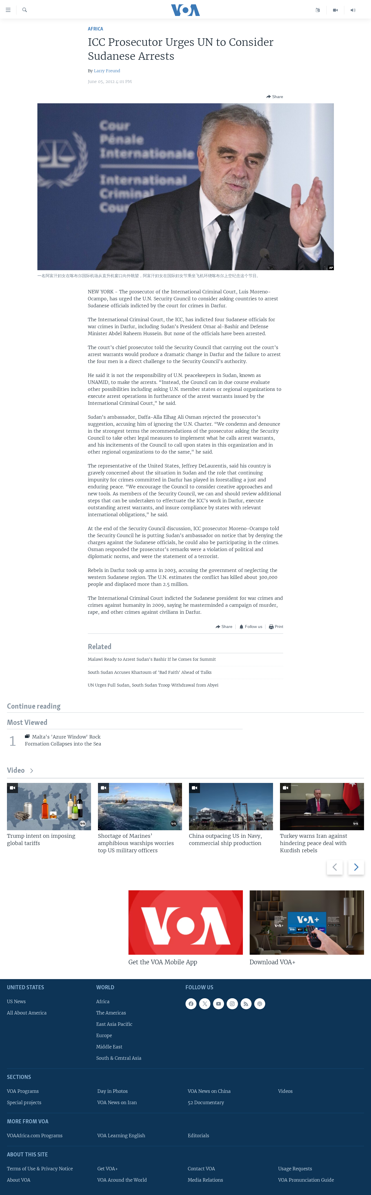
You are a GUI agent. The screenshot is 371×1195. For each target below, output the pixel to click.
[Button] (274, 96)
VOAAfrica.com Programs (35, 1135)
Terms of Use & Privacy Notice (40, 1168)
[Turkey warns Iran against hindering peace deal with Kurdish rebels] (322, 806)
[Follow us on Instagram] (232, 1003)
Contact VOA (201, 1168)
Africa (95, 29)
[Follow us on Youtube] (218, 1003)
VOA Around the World (122, 1180)
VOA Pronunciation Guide (306, 1180)
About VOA (18, 1180)
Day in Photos (112, 1091)
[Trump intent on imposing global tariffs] (49, 806)
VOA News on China (209, 1091)
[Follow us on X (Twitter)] (204, 1003)
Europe (104, 1035)
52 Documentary (206, 1103)
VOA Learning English (121, 1135)
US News (16, 1001)
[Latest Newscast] (353, 10)
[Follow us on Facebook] (191, 1003)
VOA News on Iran (117, 1103)
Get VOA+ (107, 1168)
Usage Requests (295, 1168)
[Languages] (318, 10)
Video (16, 771)
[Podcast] (259, 1003)
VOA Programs (23, 1091)
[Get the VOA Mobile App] (185, 922)
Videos (285, 1091)
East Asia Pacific (114, 1024)
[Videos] (335, 10)
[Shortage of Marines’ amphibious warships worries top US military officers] (140, 806)
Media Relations (205, 1180)
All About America (27, 1013)
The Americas (111, 1013)
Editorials (198, 1135)
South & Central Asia (118, 1058)
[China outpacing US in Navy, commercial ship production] (231, 806)
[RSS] (246, 1003)
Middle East (109, 1047)
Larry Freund (107, 70)
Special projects (24, 1103)
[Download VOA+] (307, 922)
